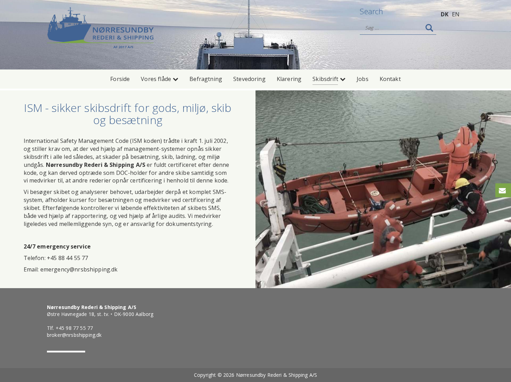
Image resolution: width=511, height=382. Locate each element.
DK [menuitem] (444, 14)
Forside (120, 79)
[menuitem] (444, 14)
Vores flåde (156, 79)
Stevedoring (249, 79)
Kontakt (390, 79)
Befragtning (205, 79)
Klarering (289, 79)
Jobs (362, 79)
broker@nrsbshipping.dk (74, 335)
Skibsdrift (325, 79)
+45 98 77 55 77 (74, 328)
